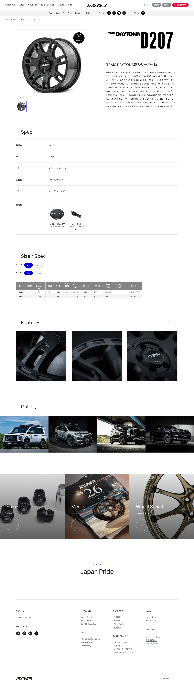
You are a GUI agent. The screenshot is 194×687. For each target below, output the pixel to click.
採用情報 (117, 627)
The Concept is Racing (90, 639)
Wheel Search (180, 5)
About (22, 4)
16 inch (39, 265)
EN (148, 4)
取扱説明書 (150, 640)
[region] (79, 290)
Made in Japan (87, 642)
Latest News (151, 617)
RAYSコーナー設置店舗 (123, 649)
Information (151, 620)
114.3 (39, 273)
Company (32, 4)
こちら (29, 617)
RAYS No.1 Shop (120, 642)
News (61, 4)
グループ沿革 (119, 624)
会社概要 (117, 617)
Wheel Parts (86, 620)
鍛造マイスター (119, 645)
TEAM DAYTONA (24, 20)
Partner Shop (47, 4)
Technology (86, 645)
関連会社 (117, 620)
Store (156, 5)
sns (70, 4)
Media (166, 5)
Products (10, 4)
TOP (6, 20)
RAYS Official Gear (89, 624)
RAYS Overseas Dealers (123, 652)
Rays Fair (150, 629)
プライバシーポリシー (154, 636)
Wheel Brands (87, 617)
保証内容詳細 (151, 643)
